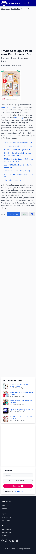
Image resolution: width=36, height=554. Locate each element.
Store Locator (6, 530)
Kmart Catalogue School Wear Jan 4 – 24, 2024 (21, 393)
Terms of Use (6, 518)
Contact (4, 508)
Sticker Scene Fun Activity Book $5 (17, 171)
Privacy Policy (6, 520)
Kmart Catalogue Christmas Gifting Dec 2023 (21, 401)
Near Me (4, 535)
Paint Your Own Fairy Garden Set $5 (18, 146)
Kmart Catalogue (7, 107)
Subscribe (16, 486)
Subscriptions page (18, 491)
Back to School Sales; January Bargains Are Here (19, 385)
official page (19, 117)
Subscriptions (6, 533)
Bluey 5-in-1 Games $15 (13, 180)
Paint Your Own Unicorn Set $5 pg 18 (18, 143)
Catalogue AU (5, 9)
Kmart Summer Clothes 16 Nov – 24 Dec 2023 (21, 418)
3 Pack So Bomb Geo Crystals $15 (17, 149)
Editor (14, 58)
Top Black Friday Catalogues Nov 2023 (21, 409)
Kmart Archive (15, 9)
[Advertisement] (18, 28)
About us (4, 505)
